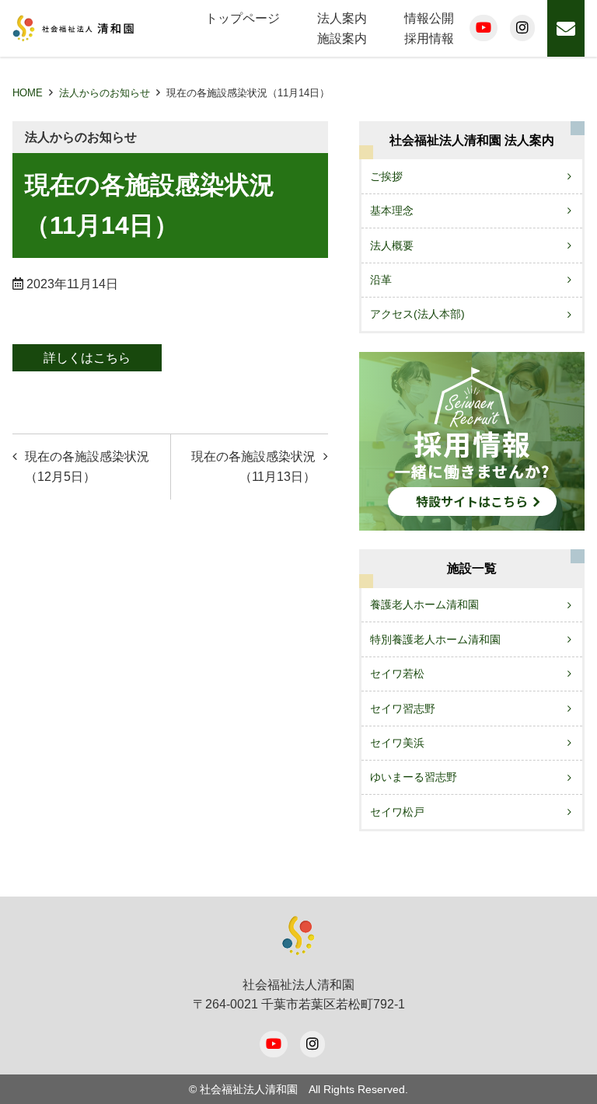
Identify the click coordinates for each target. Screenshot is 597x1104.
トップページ (242, 18)
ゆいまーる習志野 (413, 777)
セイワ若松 (397, 673)
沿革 (381, 279)
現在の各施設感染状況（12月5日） (87, 466)
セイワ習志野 (402, 708)
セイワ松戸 (397, 812)
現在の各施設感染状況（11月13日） (253, 466)
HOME (27, 93)
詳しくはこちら (87, 357)
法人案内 (342, 18)
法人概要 (392, 245)
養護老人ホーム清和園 (424, 604)
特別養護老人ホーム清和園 (435, 639)
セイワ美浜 (397, 743)
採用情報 (429, 38)
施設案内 (342, 38)
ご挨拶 (386, 176)
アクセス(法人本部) (417, 314)
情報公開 (429, 18)
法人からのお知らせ (104, 93)
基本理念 (392, 210)
